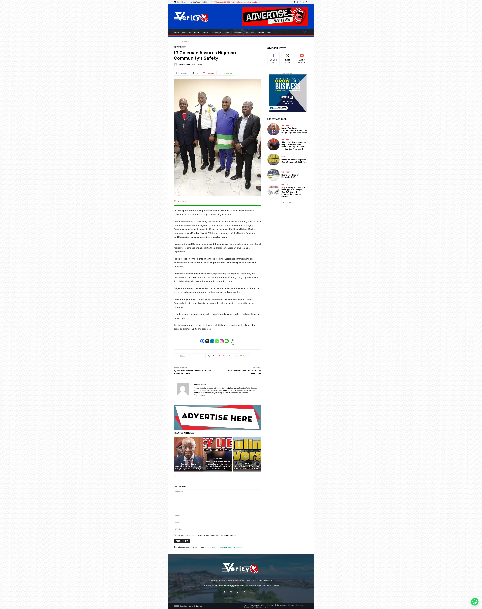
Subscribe (302, 54)
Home (176, 41)
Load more (287, 202)
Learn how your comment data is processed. (224, 547)
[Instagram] (297, 2)
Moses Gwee (185, 64)
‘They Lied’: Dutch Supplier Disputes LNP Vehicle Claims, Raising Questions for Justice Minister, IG (217, 465)
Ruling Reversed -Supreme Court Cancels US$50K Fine (247, 467)
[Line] (227, 339)
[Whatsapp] (217, 339)
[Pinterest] (244, 592)
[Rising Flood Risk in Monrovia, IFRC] (273, 175)
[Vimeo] (303, 2)
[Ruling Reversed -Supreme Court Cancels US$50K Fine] (247, 454)
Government (184, 41)
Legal (247, 463)
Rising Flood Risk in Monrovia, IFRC (290, 176)
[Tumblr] (251, 592)
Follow (288, 54)
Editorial (285, 184)
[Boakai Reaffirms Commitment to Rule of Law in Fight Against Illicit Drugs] (188, 454)
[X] (300, 2)
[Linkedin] (212, 339)
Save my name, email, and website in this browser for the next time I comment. (207, 535)
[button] (305, 32)
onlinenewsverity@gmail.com (229, 585)
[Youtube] (306, 2)
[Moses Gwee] (176, 64)
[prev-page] (175, 475)
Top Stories (188, 461)
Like (273, 54)
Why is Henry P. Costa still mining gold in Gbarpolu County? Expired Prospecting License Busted (293, 192)
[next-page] (179, 475)
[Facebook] (294, 2)
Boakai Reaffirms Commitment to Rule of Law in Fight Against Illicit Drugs (188, 466)
